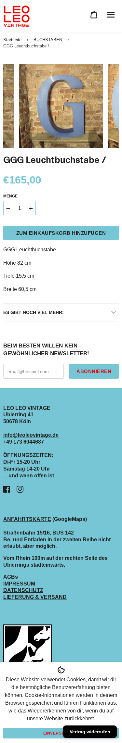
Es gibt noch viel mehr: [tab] (33, 312)
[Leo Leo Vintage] (16, 16)
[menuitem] (94, 14)
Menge (10, 196)
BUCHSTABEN (48, 39)
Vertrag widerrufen (90, 731)
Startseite (12, 39)
